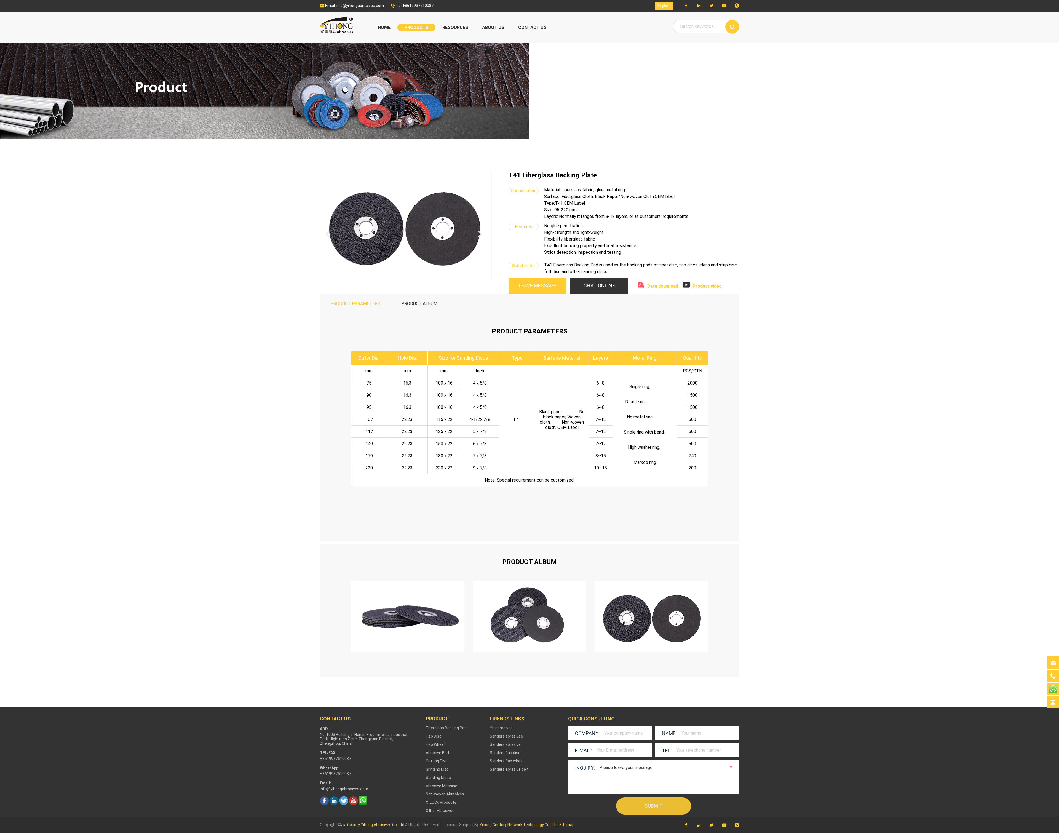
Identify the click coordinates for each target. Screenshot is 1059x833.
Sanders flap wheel (506, 761)
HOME (384, 27)
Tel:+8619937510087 (412, 5)
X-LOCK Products (441, 802)
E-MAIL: (583, 750)
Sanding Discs (438, 777)
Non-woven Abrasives (445, 794)
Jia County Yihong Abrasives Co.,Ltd (372, 825)
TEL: (667, 750)
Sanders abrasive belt (509, 769)
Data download (662, 286)
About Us (493, 27)
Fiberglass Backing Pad (446, 728)
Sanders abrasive (505, 744)
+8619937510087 (335, 773)
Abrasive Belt (437, 753)
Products (416, 27)
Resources (455, 27)
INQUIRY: (585, 768)
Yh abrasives (501, 728)
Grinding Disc (437, 769)
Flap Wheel (435, 744)
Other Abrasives (440, 810)
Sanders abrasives (506, 736)
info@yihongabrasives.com (344, 789)
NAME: (669, 733)
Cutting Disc (437, 761)
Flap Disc (434, 736)
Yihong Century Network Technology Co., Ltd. (519, 825)
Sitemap (566, 825)
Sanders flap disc (505, 753)
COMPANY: (587, 733)
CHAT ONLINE (599, 286)
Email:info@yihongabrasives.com (352, 5)
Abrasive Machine (441, 786)
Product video (707, 286)
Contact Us (532, 27)
